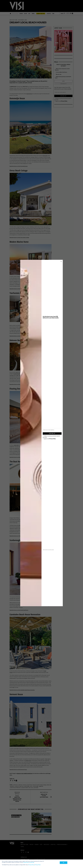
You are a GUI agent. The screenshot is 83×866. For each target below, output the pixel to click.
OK (63, 862)
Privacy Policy (31, 864)
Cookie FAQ (32, 862)
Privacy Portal (37, 864)
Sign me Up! (52, 433)
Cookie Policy (26, 862)
